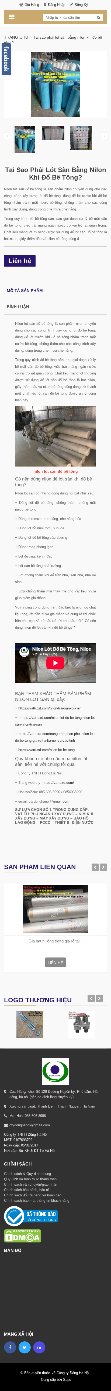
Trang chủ (16, 37)
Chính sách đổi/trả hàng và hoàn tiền (32, 1195)
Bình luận (18, 306)
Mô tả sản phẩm (25, 290)
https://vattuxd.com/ (58, 783)
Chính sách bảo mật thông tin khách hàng (36, 1201)
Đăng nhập (56, 5)
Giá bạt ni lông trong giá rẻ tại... (56, 941)
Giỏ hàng (32, 5)
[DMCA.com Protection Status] (22, 1229)
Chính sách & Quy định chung (27, 1174)
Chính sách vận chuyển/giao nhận (30, 1184)
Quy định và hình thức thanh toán (30, 1179)
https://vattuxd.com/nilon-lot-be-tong (46, 750)
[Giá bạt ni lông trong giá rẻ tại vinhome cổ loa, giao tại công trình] (55, 909)
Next (104, 136)
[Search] (98, 17)
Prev (7, 136)
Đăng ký (81, 5)
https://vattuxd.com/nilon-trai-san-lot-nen (49, 708)
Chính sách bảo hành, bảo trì (26, 1190)
